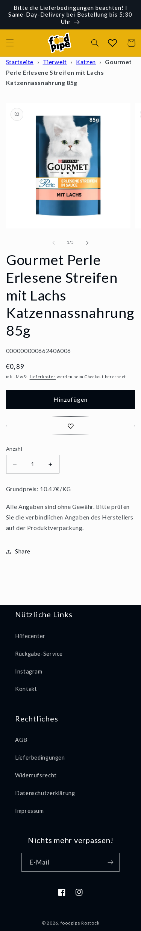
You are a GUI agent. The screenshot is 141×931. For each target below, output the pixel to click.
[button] (9, 43)
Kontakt (26, 688)
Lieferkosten (43, 377)
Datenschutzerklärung (45, 792)
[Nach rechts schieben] (87, 242)
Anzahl (14, 449)
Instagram (28, 671)
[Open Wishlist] (112, 43)
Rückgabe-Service (39, 653)
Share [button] (22, 551)
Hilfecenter (30, 635)
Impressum (29, 810)
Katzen (86, 61)
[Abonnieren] (110, 862)
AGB (21, 739)
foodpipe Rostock (80, 922)
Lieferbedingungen (40, 757)
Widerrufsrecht (36, 775)
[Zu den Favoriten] (70, 425)
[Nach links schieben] (53, 242)
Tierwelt (55, 61)
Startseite (19, 61)
